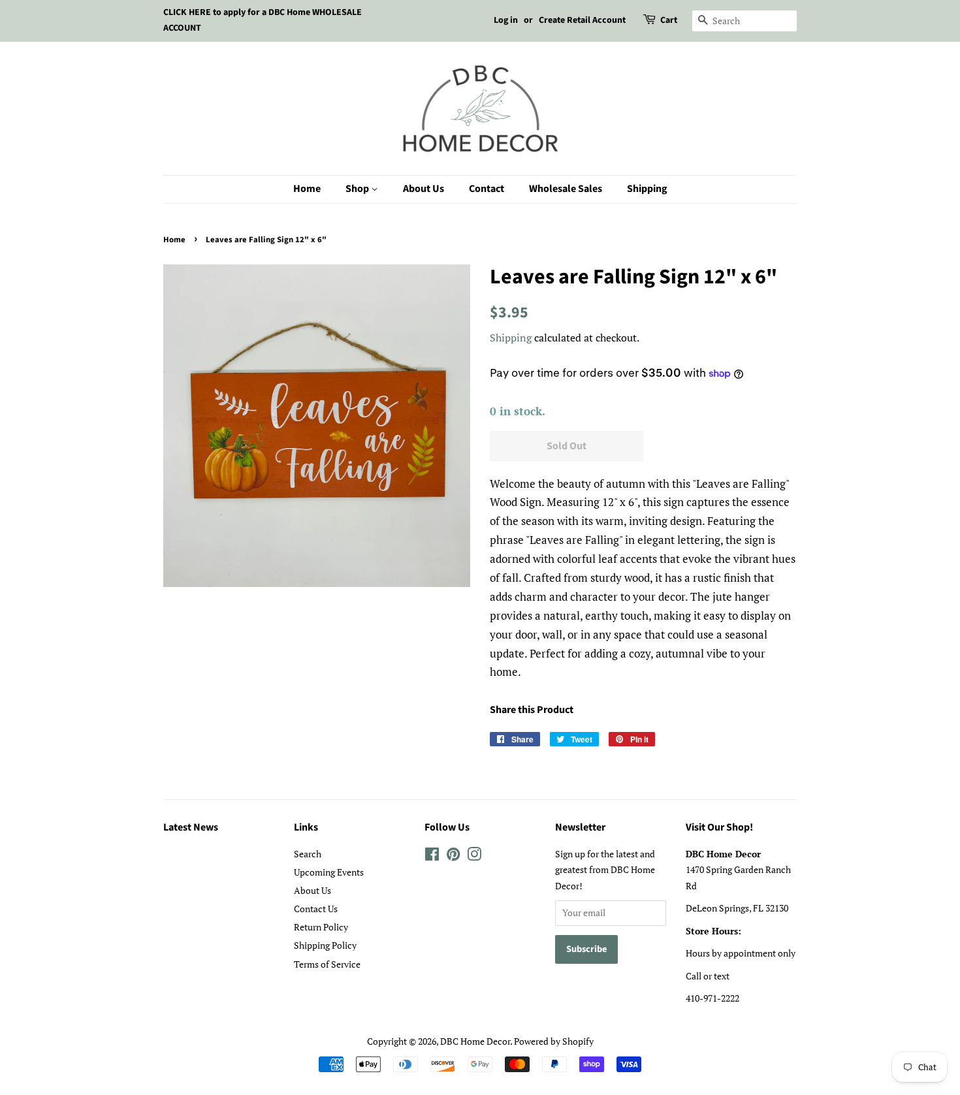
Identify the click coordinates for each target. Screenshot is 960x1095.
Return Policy (321, 927)
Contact (486, 189)
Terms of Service (327, 964)
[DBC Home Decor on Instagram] (474, 856)
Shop (358, 189)
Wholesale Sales (565, 189)
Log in (506, 20)
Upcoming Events (329, 872)
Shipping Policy (325, 945)
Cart (668, 20)
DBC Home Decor (475, 1041)
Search (307, 854)
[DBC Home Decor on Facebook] (432, 856)
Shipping (647, 189)
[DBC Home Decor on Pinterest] (453, 856)
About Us (423, 189)
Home (307, 189)
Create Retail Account (582, 20)
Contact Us (316, 908)
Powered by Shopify (554, 1041)
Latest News (190, 827)
